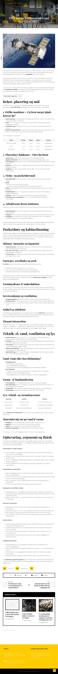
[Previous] (50, 594)
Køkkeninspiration (24, 568)
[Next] (52, 594)
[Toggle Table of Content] (19, 96)
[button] (18, 575)
